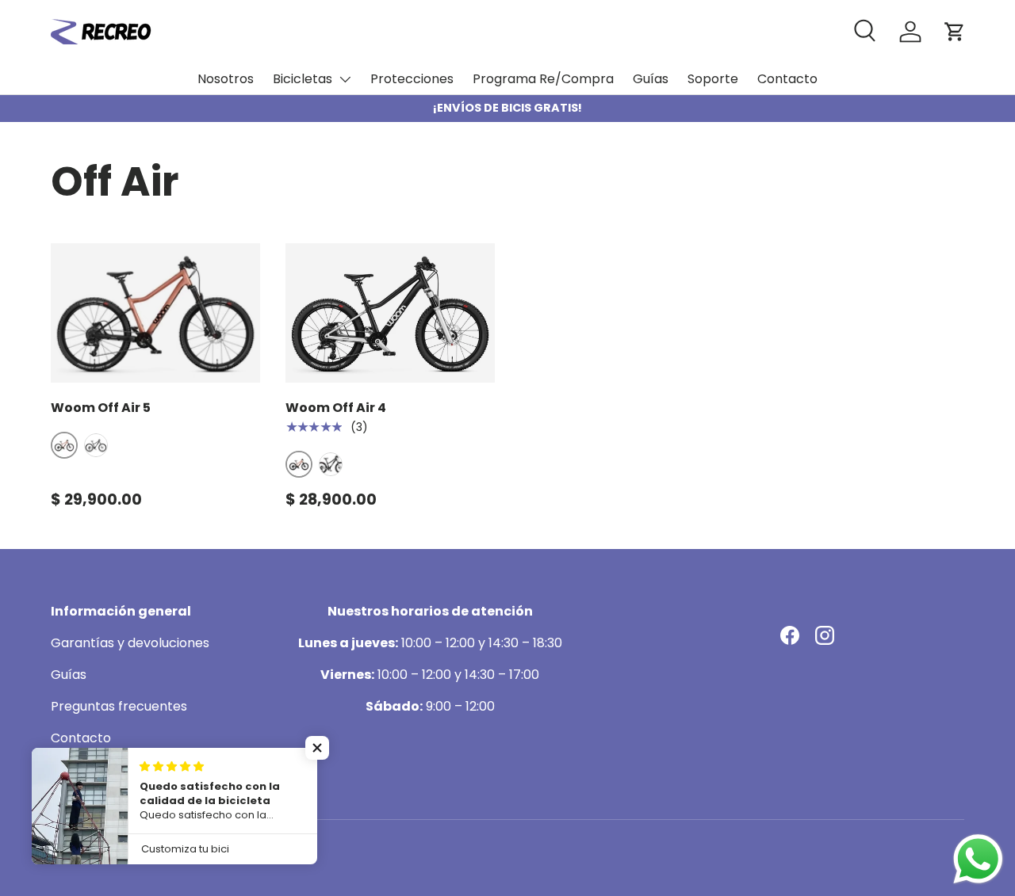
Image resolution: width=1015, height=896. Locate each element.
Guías (650, 79)
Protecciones (412, 79)
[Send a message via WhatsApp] (978, 859)
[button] (317, 748)
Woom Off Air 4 (335, 407)
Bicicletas (302, 79)
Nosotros (225, 79)
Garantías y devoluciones (130, 643)
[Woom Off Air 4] (390, 313)
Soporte (713, 79)
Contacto (787, 79)
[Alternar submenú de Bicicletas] (344, 79)
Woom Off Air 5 (101, 407)
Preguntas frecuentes (119, 706)
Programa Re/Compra (543, 79)
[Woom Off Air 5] (155, 313)
